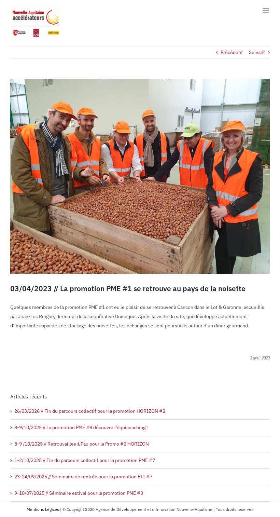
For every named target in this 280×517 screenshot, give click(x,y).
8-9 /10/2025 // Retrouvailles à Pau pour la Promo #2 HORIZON (81, 444)
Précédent (232, 52)
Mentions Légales (43, 509)
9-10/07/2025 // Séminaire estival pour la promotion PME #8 (78, 493)
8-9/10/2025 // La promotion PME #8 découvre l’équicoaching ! (81, 427)
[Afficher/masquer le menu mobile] (266, 10)
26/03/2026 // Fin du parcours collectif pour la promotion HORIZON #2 (89, 411)
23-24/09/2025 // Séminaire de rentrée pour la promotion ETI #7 (83, 477)
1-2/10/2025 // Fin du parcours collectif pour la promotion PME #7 (84, 460)
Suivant (257, 52)
